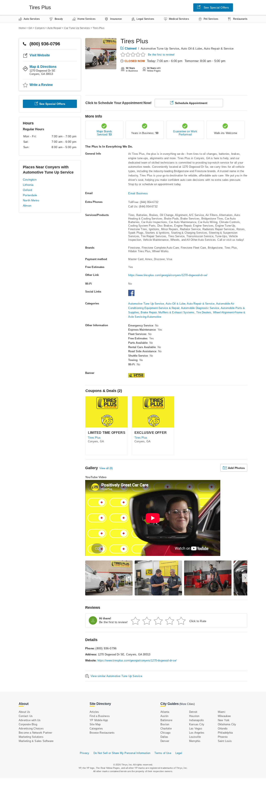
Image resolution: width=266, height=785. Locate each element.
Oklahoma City (227, 724)
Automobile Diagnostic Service (200, 308)
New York (224, 720)
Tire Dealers (203, 312)
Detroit (193, 711)
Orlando (222, 728)
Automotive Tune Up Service (160, 48)
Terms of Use (162, 753)
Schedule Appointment (191, 103)
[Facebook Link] (132, 295)
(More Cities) (187, 704)
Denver (164, 741)
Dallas (164, 736)
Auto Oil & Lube (191, 48)
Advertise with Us (30, 720)
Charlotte (166, 728)
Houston (194, 716)
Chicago (165, 732)
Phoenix (223, 736)
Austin (164, 716)
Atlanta (164, 711)
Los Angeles (196, 732)
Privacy (84, 753)
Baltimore (166, 720)
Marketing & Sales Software (36, 741)
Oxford (27, 190)
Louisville (195, 736)
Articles (94, 711)
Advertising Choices (31, 728)
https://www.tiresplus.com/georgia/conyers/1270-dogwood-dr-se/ (167, 275)
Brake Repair (148, 312)
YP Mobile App (99, 720)
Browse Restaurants (102, 732)
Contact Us (26, 716)
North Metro (31, 200)
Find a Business (100, 716)
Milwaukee (224, 716)
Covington (30, 179)
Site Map (95, 724)
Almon (27, 205)
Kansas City (196, 724)
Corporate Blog (28, 724)
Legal (178, 753)
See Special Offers (216, 7)
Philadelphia (225, 732)
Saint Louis (225, 741)
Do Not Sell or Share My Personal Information (122, 753)
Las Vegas (195, 728)
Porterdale (30, 195)
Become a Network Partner (35, 732)
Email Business (138, 193)
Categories (96, 728)
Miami (221, 711)
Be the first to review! (161, 54)
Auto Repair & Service (219, 48)
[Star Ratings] (134, 54)
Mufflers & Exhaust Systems (176, 312)
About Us (24, 711)
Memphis (194, 741)
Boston (164, 724)
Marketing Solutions (31, 736)
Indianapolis (196, 720)
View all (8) (106, 468)
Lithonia (28, 184)
